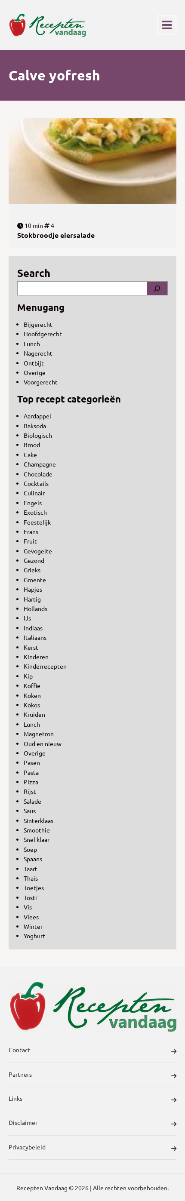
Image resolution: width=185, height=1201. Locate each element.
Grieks (32, 570)
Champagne (40, 464)
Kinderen (36, 656)
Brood (32, 444)
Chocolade (38, 474)
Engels (33, 503)
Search (33, 273)
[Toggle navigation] (166, 24)
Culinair (34, 493)
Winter (33, 926)
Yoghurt (34, 936)
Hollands (35, 608)
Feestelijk (37, 522)
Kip (28, 676)
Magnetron (39, 733)
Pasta (31, 772)
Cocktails (36, 483)
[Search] (157, 288)
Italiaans (35, 637)
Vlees (31, 917)
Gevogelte (38, 551)
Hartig (32, 599)
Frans (31, 531)
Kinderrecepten (45, 666)
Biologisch (38, 435)
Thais (31, 878)
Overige (35, 372)
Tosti (30, 897)
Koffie (32, 685)
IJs (27, 618)
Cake (30, 454)
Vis (28, 907)
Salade (32, 801)
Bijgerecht (38, 324)
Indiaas (33, 628)
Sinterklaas (38, 820)
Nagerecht (38, 353)
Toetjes (34, 887)
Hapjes (33, 589)
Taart (30, 868)
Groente (35, 580)
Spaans (33, 859)
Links (15, 1098)
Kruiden (34, 714)
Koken (32, 695)
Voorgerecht (41, 382)
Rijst (30, 791)
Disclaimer (23, 1122)
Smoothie (37, 830)
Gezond (34, 560)
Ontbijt (34, 363)
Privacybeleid (27, 1147)
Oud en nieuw (43, 743)
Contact (20, 1050)
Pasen (32, 762)
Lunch (32, 343)
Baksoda (35, 426)
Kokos (32, 705)
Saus (30, 810)
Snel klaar (36, 839)
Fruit (30, 541)
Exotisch (35, 512)
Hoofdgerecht (43, 334)
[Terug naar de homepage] (47, 25)
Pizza (31, 782)
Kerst (31, 647)
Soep (30, 849)
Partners (20, 1074)
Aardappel (37, 416)
